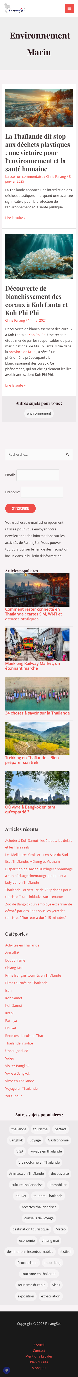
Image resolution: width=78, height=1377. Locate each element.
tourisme (40, 1129)
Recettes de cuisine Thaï (24, 1035)
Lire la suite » (15, 218)
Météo (61, 1229)
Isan (8, 990)
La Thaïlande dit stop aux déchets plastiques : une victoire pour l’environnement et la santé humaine (37, 152)
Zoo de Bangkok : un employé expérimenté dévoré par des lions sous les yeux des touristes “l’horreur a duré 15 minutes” (38, 911)
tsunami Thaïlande (48, 1196)
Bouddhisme (15, 960)
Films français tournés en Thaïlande (33, 975)
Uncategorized (16, 1050)
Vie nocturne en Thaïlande (39, 1162)
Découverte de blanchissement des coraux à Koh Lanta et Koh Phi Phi (36, 300)
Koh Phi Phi (37, 335)
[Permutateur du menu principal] (69, 8)
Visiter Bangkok (17, 1066)
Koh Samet (13, 998)
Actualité (12, 952)
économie (27, 1240)
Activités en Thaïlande (22, 945)
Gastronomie (58, 1140)
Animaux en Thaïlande (26, 1173)
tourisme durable (31, 1285)
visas (56, 1285)
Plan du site (39, 1362)
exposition (26, 1296)
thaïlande (18, 1129)
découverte (60, 1173)
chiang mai (50, 1240)
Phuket (10, 1028)
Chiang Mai (13, 968)
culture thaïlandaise (27, 1184)
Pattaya (11, 1020)
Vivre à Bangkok (17, 1073)
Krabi (9, 1013)
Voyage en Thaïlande (21, 1088)
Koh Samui (13, 1005)
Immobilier (58, 1184)
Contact (39, 1350)
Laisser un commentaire (24, 176)
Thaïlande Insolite (19, 1043)
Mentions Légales (39, 1356)
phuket (20, 1196)
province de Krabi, (22, 351)
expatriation (50, 1296)
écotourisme (27, 1262)
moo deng (53, 1262)
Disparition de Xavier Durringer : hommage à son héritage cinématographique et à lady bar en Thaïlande (39, 876)
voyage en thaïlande (46, 1151)
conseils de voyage (39, 1218)
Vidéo (9, 1058)
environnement (39, 413)
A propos (39, 1367)
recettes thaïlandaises (39, 1207)
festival (65, 1251)
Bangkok (16, 1140)
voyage (35, 1140)
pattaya (61, 1129)
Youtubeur (13, 1096)
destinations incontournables (30, 1251)
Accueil (39, 1345)
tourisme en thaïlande (39, 1273)
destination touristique (30, 1229)
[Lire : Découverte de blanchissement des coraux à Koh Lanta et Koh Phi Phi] (39, 256)
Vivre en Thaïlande (19, 1081)
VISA (19, 1151)
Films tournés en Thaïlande (26, 983)
